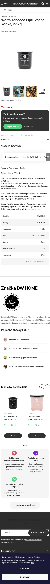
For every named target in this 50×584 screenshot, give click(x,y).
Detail (13, 435)
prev (42, 387)
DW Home (41, 222)
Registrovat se (13, 126)
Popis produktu (11, 157)
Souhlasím (25, 577)
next (47, 387)
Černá (43, 242)
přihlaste (6, 121)
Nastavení (25, 568)
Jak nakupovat (23, 505)
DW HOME (12, 17)
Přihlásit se (28, 126)
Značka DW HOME (30, 157)
